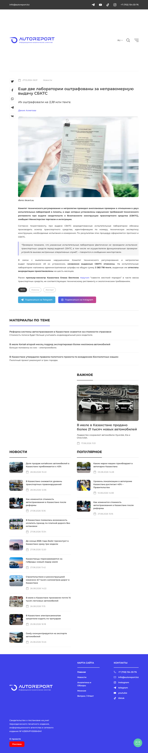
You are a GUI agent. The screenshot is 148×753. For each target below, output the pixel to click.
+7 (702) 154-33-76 (130, 4)
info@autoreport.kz (19, 4)
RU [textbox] (119, 40)
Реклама (17, 744)
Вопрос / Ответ (85, 696)
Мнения (81, 690)
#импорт (50, 290)
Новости (47, 80)
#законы (35, 290)
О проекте (15, 739)
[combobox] (120, 40)
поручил (84, 277)
